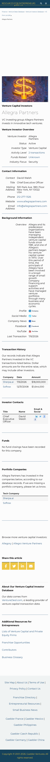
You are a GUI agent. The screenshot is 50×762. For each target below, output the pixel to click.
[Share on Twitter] (14, 566)
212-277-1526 (24, 197)
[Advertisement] (25, 49)
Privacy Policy (18, 688)
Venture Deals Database (16, 12)
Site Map (10, 682)
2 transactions (37, 152)
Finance (4, 12)
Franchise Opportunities (16, 642)
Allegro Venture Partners (27, 543)
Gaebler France (14, 718)
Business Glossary (12, 657)
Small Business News (25, 710)
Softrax (7, 386)
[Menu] (46, 3)
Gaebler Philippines (25, 725)
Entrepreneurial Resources (24, 703)
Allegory (6, 543)
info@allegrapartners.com (32, 206)
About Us (22, 682)
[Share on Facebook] (6, 566)
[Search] (41, 3)
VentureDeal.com (12, 600)
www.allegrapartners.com (32, 201)
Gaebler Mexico (34, 718)
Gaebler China (36, 740)
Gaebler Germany (16, 740)
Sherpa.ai (8, 382)
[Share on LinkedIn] (22, 566)
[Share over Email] (31, 566)
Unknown (34, 157)
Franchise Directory (24, 697)
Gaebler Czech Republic (24, 733)
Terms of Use (36, 682)
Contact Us (34, 688)
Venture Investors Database (35, 12)
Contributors (9, 649)
